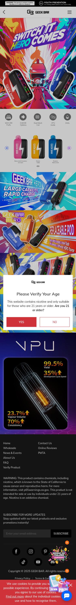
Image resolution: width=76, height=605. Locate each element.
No (55, 322)
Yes (21, 322)
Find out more (15, 596)
